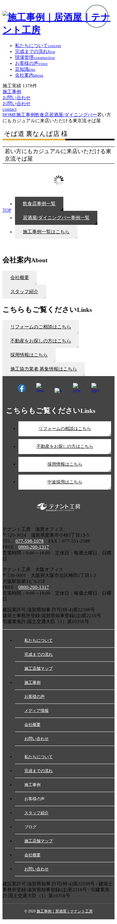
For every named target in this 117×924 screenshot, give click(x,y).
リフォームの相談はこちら (65, 428)
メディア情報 (36, 710)
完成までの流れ (38, 654)
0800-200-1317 (33, 546)
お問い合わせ (36, 738)
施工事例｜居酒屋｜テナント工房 (65, 911)
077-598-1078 (30, 541)
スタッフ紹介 (36, 812)
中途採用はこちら (64, 482)
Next (106, 167)
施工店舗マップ (38, 668)
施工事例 (32, 682)
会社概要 (32, 724)
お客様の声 (34, 696)
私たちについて (38, 640)
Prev (11, 167)
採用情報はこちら (64, 464)
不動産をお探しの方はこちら (65, 446)
